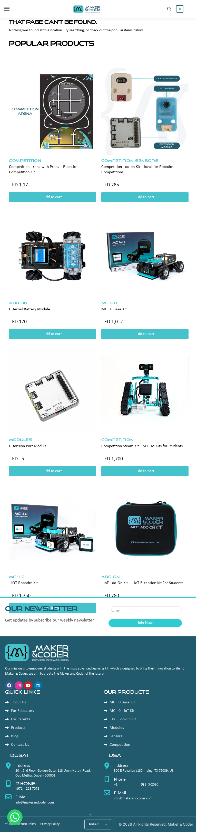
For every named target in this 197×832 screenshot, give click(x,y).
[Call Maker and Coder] (49, 772)
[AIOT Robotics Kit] (52, 527)
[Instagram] (19, 685)
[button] (179, 9)
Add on (18, 303)
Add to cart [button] (52, 197)
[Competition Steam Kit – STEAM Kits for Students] (145, 390)
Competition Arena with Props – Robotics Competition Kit (43, 169)
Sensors (147, 160)
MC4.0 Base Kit (114, 309)
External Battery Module (29, 309)
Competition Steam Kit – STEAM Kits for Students (142, 446)
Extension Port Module (28, 446)
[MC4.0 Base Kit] (145, 253)
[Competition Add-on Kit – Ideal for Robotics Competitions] (145, 111)
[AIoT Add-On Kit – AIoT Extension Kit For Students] (145, 527)
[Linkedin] (38, 685)
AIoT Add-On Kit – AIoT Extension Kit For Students (142, 583)
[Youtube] (28, 685)
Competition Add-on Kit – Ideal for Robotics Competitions (137, 169)
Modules (20, 439)
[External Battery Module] (52, 253)
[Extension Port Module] (52, 390)
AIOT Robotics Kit (23, 583)
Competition (25, 160)
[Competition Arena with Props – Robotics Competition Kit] (52, 111)
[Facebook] (9, 685)
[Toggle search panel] (169, 9)
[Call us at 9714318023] (49, 787)
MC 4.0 (109, 303)
